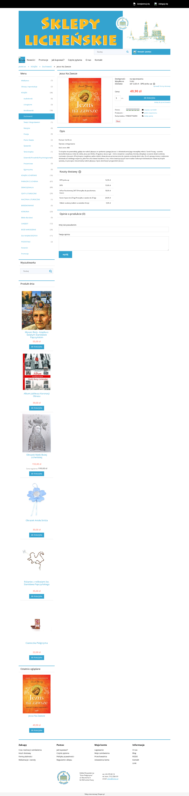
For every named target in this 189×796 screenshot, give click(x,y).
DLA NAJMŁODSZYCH (29, 235)
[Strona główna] (94, 29)
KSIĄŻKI (24, 92)
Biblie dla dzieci (27, 217)
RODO (135, 756)
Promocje (25, 254)
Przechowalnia (100, 756)
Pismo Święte (29, 140)
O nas (134, 750)
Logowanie (99, 750)
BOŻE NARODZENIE (28, 229)
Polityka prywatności (65, 756)
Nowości (24, 248)
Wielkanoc (25, 80)
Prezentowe (28, 163)
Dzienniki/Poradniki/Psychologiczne (37, 157)
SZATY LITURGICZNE (29, 193)
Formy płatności (25, 756)
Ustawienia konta (101, 760)
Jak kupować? (62, 750)
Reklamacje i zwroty (27, 760)
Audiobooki (28, 98)
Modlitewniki (29, 110)
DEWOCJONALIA (27, 187)
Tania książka (28, 152)
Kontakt (135, 760)
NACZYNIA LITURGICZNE (30, 199)
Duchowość (28, 116)
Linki (134, 763)
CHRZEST (24, 223)
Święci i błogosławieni (32, 122)
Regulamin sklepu (64, 760)
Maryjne (27, 128)
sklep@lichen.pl (112, 779)
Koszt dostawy (25, 753)
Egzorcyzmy (28, 169)
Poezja (26, 134)
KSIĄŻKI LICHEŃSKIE (29, 175)
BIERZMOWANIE (27, 205)
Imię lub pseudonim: (68, 225)
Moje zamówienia (102, 753)
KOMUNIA (25, 211)
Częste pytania (63, 753)
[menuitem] (31, 60)
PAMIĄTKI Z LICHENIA (29, 181)
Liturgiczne (28, 104)
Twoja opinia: (64, 234)
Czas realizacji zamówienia (30, 750)
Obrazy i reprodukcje (29, 86)
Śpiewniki (27, 146)
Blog (134, 753)
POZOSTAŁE (25, 242)
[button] (149, 110)
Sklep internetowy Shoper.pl (95, 794)
